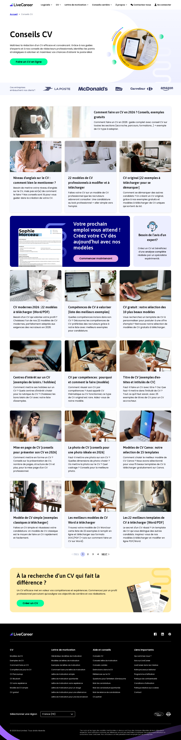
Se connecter (164, 4)
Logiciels (45, 4)
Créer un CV (30, 603)
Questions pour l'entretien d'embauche (109, 678)
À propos (120, 4)
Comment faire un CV (19, 665)
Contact (137, 692)
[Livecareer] (21, 634)
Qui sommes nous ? (142, 656)
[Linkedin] (162, 634)
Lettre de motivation (75, 4)
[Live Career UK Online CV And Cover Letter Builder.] (21, 4)
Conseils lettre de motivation (105, 660)
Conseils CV (98, 656)
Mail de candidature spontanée (106, 688)
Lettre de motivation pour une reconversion (69, 697)
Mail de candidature (101, 683)
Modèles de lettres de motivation (65, 660)
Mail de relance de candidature (106, 692)
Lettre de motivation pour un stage (66, 688)
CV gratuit (14, 692)
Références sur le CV (101, 674)
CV (57, 4)
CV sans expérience (18, 683)
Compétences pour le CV (20, 669)
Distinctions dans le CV (103, 669)
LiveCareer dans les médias (146, 665)
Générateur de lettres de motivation (66, 656)
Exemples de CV (17, 660)
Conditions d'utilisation (144, 683)
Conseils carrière (101, 4)
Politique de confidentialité (145, 678)
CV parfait (97, 697)
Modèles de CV (16, 656)
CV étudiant (15, 678)
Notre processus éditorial (145, 669)
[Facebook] (155, 634)
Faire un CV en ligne (29, 62)
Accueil (14, 14)
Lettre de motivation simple (63, 674)
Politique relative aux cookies (146, 688)
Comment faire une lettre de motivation (68, 669)
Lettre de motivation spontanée (64, 678)
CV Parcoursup (16, 674)
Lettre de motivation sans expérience (67, 683)
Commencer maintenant (95, 258)
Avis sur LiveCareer (142, 660)
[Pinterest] (169, 634)
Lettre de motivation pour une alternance (68, 692)
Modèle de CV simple (19, 688)
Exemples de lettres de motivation (65, 665)
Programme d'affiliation (144, 674)
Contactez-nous (142, 4)
